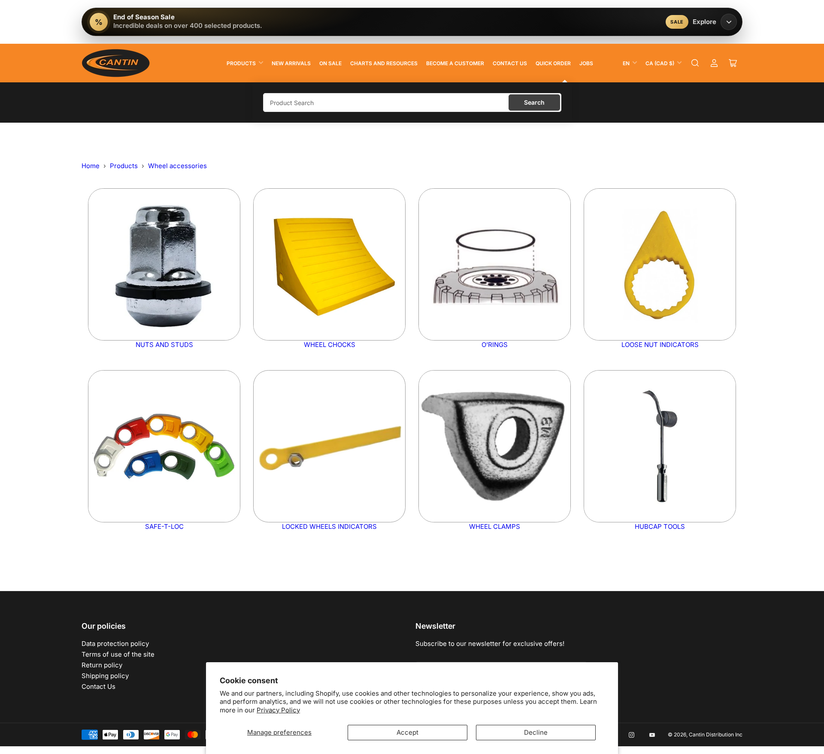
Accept (407, 732)
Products (241, 63)
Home (91, 166)
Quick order (553, 63)
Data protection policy (115, 643)
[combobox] (412, 102)
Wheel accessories (177, 166)
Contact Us (510, 63)
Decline (536, 732)
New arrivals (291, 63)
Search (534, 102)
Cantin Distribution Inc (715, 734)
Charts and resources (384, 63)
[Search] (695, 63)
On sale (330, 63)
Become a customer (455, 63)
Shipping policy (105, 676)
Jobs (586, 63)
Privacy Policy (278, 710)
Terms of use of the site (118, 654)
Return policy (102, 665)
